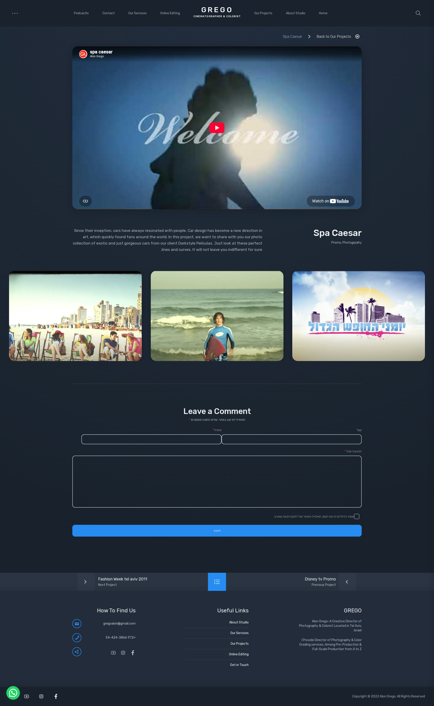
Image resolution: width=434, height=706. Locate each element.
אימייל (217, 430)
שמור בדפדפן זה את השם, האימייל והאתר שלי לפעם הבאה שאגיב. (314, 516)
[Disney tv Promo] (333, 582)
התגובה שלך (353, 451)
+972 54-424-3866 (121, 637)
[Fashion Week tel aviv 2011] (109, 582)
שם (359, 430)
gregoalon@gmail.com (119, 623)
